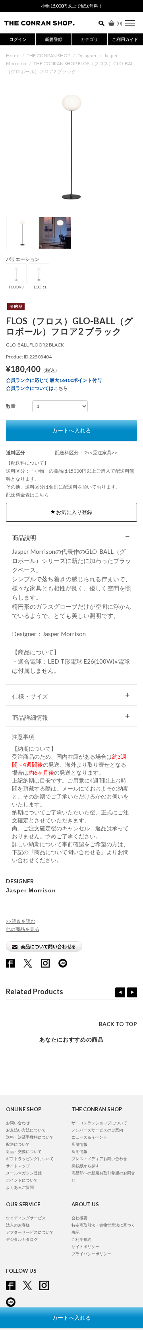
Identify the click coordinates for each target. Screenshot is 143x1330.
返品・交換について (24, 1151)
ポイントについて (22, 1180)
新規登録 (53, 39)
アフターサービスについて (30, 1232)
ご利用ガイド (125, 39)
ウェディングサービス (26, 1217)
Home (12, 55)
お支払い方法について (26, 1129)
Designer (87, 55)
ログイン (18, 39)
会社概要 (79, 1217)
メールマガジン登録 (24, 1172)
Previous (120, 992)
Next (132, 992)
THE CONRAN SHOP (48, 55)
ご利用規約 (81, 1239)
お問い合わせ (18, 1122)
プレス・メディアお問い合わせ (99, 1158)
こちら (61, 388)
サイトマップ (18, 1165)
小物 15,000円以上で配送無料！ (71, 5)
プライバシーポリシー (91, 1253)
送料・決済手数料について (30, 1137)
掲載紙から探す (85, 1165)
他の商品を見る (22, 929)
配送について (18, 1144)
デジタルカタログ (22, 1239)
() (119, 23)
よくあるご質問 (20, 1187)
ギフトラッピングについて (30, 1158)
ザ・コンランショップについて (99, 1122)
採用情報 (79, 1151)
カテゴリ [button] (89, 39)
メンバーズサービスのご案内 (97, 1129)
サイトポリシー (85, 1246)
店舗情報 (79, 1144)
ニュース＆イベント (89, 1137)
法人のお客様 (18, 1225)
